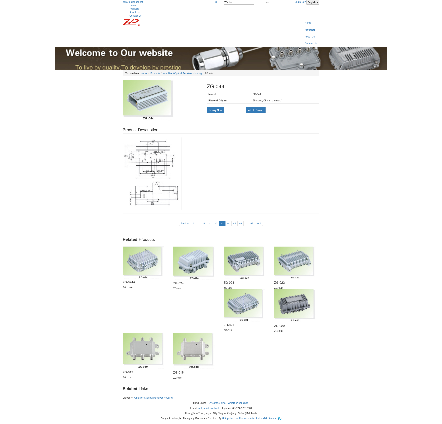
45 (234, 223)
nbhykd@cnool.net (133, 1)
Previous (185, 223)
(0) (216, 1)
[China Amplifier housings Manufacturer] (131, 22)
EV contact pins (217, 402)
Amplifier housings (238, 402)
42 (216, 223)
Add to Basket (255, 110)
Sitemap (273, 418)
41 (210, 223)
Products (134, 8)
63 (252, 223)
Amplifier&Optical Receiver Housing (182, 73)
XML (265, 418)
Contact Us (135, 15)
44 (228, 223)
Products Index (247, 418)
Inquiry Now (215, 110)
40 (204, 223)
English (312, 2)
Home (132, 5)
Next (259, 223)
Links (259, 418)
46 (240, 223)
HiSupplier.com (230, 418)
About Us (134, 12)
